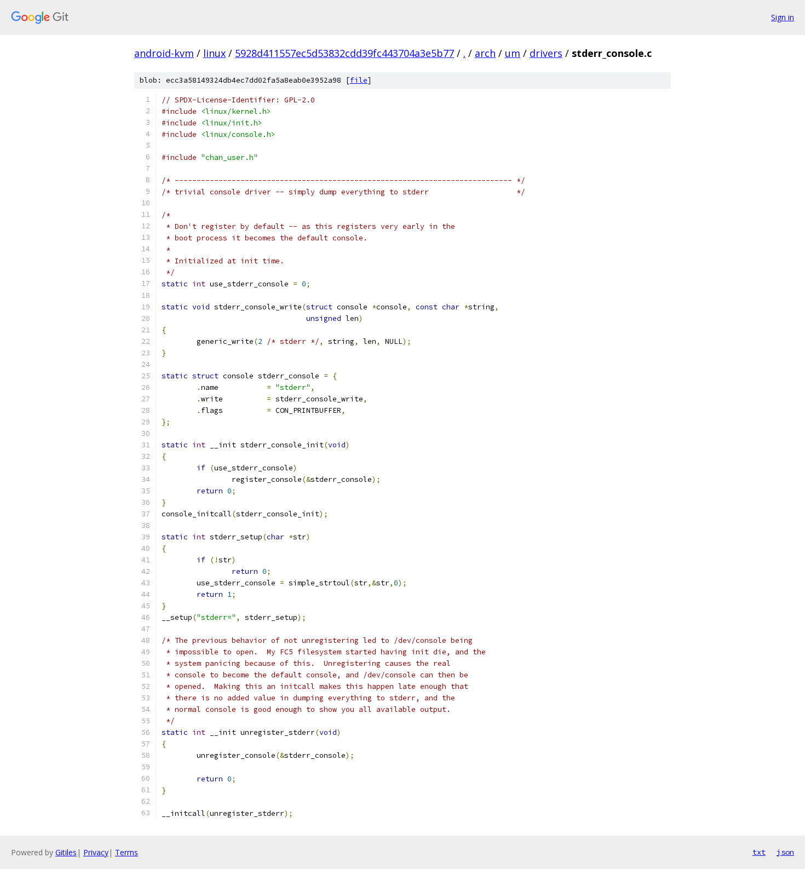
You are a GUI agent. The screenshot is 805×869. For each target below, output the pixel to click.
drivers (546, 53)
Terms (126, 852)
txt (759, 852)
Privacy (95, 852)
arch (485, 53)
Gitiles (66, 852)
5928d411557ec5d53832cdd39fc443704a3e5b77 (344, 53)
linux (214, 53)
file (358, 80)
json (785, 852)
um (512, 53)
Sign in (782, 17)
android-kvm (164, 53)
